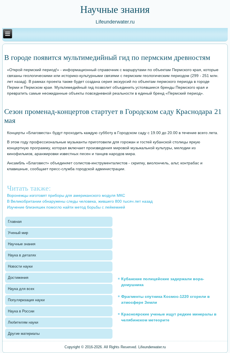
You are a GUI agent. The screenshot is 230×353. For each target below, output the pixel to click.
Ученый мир (18, 233)
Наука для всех (21, 289)
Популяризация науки (26, 300)
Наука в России (21, 311)
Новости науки (20, 266)
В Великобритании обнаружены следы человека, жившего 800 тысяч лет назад (80, 201)
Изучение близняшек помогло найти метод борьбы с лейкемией (66, 207)
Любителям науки (23, 322)
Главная (15, 221)
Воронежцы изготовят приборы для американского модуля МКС (66, 195)
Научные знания (21, 244)
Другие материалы (24, 333)
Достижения (18, 277)
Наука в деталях (22, 255)
